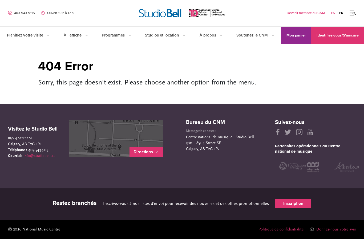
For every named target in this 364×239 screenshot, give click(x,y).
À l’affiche (73, 35)
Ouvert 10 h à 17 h (60, 13)
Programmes (114, 35)
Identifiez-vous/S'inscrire (338, 35)
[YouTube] (310, 132)
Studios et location (162, 35)
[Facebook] (277, 132)
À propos (208, 35)
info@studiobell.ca (39, 156)
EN (333, 13)
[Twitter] (288, 132)
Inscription (293, 203)
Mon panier (296, 35)
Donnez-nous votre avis (335, 230)
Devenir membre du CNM (306, 13)
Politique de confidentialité (281, 230)
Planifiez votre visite (25, 35)
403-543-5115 (24, 13)
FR (341, 13)
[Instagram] (299, 132)
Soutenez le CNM (252, 35)
